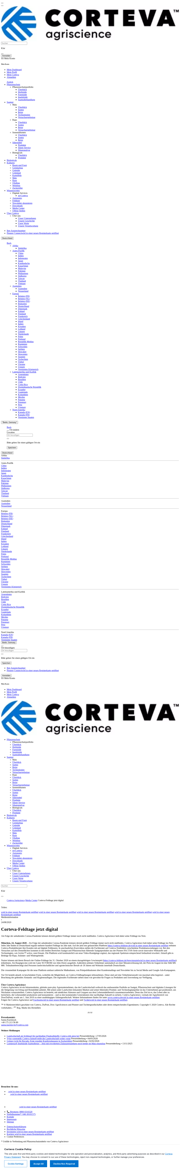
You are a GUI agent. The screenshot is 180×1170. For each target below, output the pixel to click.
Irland (20, 321)
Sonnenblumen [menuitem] (19, 132)
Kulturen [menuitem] (11, 163)
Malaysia (22, 268)
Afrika (15, 245)
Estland (21, 311)
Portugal (21, 339)
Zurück (10, 82)
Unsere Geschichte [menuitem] (26, 221)
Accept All (38, 1164)
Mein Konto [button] (8, 58)
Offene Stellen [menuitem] (18, 211)
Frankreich (23, 316)
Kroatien (22, 326)
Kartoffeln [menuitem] (17, 175)
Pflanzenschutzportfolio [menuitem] (22, 87)
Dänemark (22, 309)
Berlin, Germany (8, 643)
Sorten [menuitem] (21, 110)
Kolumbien (23, 394)
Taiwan (21, 278)
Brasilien (22, 379)
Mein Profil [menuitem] (12, 72)
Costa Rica (23, 384)
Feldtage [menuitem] (16, 200)
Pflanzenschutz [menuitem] (13, 84)
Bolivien (22, 377)
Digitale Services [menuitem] (19, 193)
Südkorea (22, 276)
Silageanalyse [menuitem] (24, 150)
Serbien (21, 349)
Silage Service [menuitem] (24, 147)
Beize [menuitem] (20, 112)
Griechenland (24, 319)
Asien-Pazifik (18, 251)
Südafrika (22, 248)
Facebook (56, 1000)
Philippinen (23, 273)
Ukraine (21, 364)
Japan (20, 261)
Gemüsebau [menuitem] (17, 168)
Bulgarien (22, 304)
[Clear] (8, 438)
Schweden (22, 346)
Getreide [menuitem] (16, 170)
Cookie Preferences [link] (15, 1136)
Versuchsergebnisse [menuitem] (26, 117)
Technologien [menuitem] (24, 115)
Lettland (21, 329)
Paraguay (22, 402)
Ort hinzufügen (8, 648)
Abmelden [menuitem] (11, 77)
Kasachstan (23, 266)
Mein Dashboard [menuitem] (14, 69)
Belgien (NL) (24, 298)
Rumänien (22, 344)
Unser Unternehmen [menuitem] (27, 218)
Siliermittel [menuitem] (17, 142)
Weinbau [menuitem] (16, 185)
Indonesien (23, 258)
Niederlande (23, 334)
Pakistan (21, 271)
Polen (20, 336)
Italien (20, 324)
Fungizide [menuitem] (22, 94)
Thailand (22, 281)
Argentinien (23, 374)
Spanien (21, 357)
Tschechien (23, 359)
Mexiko (21, 397)
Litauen (21, 331)
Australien (17, 286)
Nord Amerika (18, 410)
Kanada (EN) (24, 412)
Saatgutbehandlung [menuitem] (26, 99)
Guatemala (23, 392)
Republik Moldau (26, 341)
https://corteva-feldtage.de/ (138, 945)
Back (9, 243)
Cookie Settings (16, 1164)
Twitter (105, 1000)
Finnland (22, 314)
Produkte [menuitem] (22, 145)
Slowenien (22, 354)
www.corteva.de (133, 997)
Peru (20, 405)
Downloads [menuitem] (17, 205)
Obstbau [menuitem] (16, 183)
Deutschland (7, 238)
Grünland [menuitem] (16, 173)
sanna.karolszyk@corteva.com (14, 1025)
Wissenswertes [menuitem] (13, 190)
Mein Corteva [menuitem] (13, 74)
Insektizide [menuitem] (23, 97)
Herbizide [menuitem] (22, 92)
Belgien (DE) (24, 301)
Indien (21, 256)
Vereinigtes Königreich (28, 369)
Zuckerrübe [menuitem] (17, 188)
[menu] (2, 3)
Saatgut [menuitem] (10, 102)
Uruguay (22, 407)
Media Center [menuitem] (18, 208)
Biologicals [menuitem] (17, 152)
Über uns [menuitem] (16, 216)
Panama (21, 399)
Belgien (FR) (24, 296)
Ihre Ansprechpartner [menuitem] (16, 230)
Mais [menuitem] (14, 105)
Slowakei (22, 351)
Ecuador (21, 389)
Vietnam (21, 283)
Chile (20, 382)
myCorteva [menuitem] (23, 195)
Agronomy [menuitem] (17, 198)
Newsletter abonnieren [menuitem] (22, 203)
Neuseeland (23, 291)
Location (11, 432)
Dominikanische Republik (29, 387)
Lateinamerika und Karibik (24, 372)
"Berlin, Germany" (9, 422)
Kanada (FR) (24, 415)
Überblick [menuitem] (22, 89)
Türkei (21, 362)
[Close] (8, 430)
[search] (2, 53)
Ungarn (21, 367)
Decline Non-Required (64, 1164)
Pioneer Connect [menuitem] (33, 233)
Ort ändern (14, 430)
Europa (15, 293)
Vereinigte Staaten (26, 417)
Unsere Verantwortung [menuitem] (28, 226)
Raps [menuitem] (14, 120)
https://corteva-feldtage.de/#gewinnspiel (140, 960)
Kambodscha (24, 263)
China (20, 253)
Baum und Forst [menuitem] (19, 165)
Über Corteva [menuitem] (13, 213)
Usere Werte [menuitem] (23, 223)
